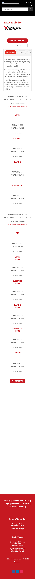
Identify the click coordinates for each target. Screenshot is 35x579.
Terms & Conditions (21, 500)
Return (26, 503)
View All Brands (16, 40)
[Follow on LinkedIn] (17, 571)
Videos (22, 52)
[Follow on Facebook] (13, 571)
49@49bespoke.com (17, 552)
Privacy (7, 500)
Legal (7, 503)
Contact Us (17, 380)
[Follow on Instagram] (21, 571)
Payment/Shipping (17, 507)
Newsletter (16, 503)
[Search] (30, 9)
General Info (10, 52)
